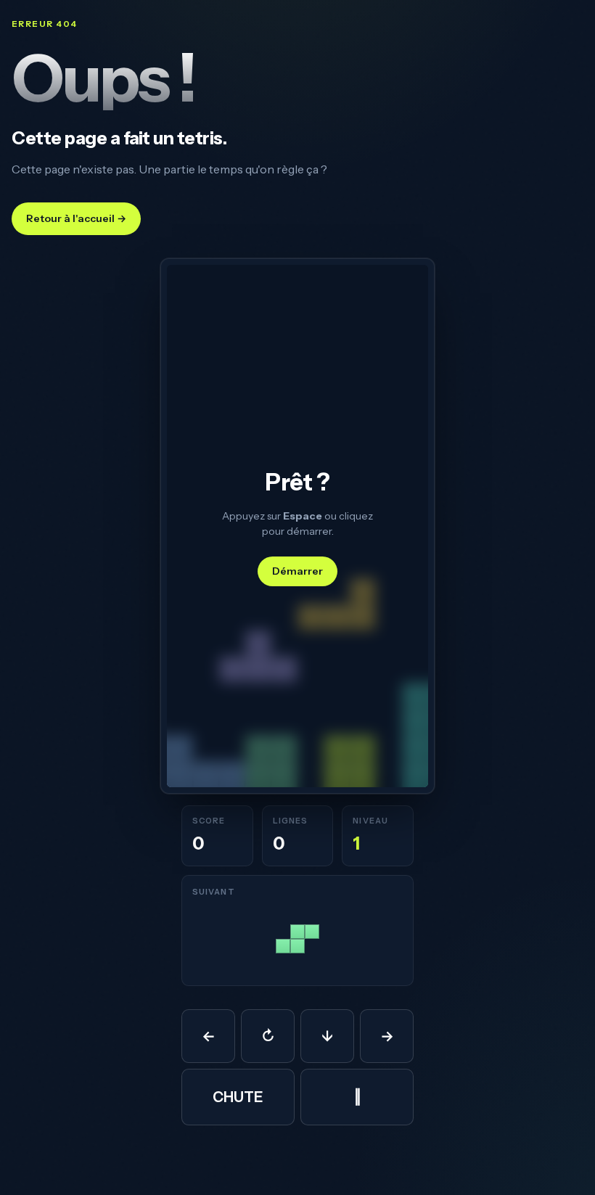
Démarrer (297, 571)
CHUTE (238, 1097)
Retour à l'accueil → (76, 218)
